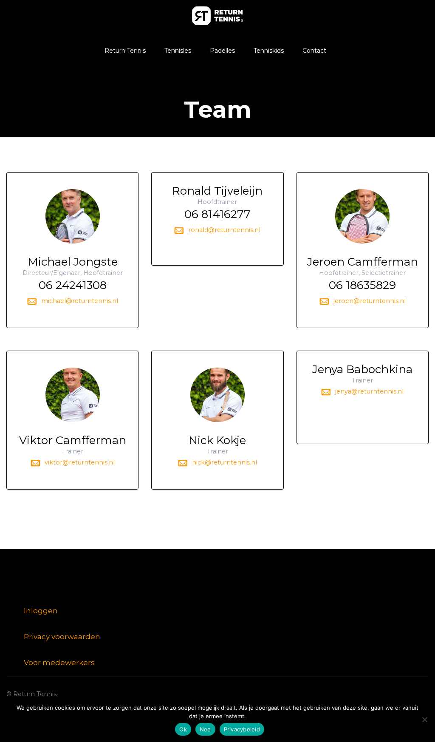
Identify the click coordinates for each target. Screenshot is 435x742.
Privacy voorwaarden (62, 636)
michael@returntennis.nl (79, 301)
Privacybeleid (242, 729)
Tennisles (177, 50)
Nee (205, 729)
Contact (314, 50)
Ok (183, 729)
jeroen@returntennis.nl (369, 301)
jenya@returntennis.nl (369, 391)
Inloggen (41, 610)
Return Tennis (125, 50)
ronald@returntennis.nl (224, 230)
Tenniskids (269, 50)
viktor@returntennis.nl (80, 462)
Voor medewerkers (59, 662)
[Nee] (424, 719)
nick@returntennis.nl (224, 462)
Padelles (222, 50)
